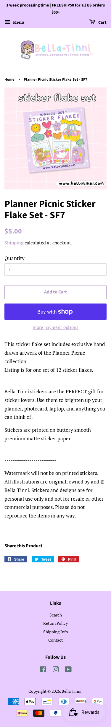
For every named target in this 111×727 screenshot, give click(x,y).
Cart (102, 22)
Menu (18, 22)
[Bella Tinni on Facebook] (43, 670)
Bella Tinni (71, 691)
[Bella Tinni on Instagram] (55, 670)
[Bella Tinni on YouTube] (68, 670)
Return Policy (55, 623)
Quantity (14, 258)
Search (55, 615)
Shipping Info (55, 631)
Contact (55, 640)
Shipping (13, 242)
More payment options (55, 327)
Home (9, 79)
